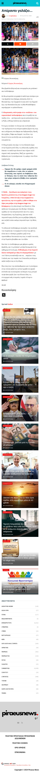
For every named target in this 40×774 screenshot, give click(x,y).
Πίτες (4, 660)
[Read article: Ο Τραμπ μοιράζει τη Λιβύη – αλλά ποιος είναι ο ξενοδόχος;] (20, 408)
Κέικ (3, 639)
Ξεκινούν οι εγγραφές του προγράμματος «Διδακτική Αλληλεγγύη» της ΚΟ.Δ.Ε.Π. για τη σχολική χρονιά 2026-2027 (20, 586)
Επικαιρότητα (7, 339)
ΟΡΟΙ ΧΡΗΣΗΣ (20, 748)
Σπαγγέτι (5, 672)
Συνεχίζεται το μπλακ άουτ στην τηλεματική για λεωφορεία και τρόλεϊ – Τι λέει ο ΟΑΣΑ (19, 384)
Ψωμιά (4, 693)
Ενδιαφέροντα (7, 619)
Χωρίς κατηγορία (8, 689)
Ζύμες (4, 631)
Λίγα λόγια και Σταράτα (9, 643)
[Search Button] (37, 3)
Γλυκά (4, 615)
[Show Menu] (3, 3)
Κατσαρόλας (6, 635)
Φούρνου (5, 685)
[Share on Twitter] (8, 44)
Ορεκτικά (5, 648)
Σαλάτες (5, 664)
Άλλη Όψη (6, 310)
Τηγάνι (4, 681)
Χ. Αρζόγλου (13, 16)
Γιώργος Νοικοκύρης (15, 83)
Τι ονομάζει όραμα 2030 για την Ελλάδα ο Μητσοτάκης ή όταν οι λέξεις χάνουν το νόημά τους (19, 558)
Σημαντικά (5, 668)
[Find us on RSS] (22, 723)
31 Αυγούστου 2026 (8, 332)
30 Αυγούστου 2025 (25, 16)
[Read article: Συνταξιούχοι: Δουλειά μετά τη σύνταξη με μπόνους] (20, 437)
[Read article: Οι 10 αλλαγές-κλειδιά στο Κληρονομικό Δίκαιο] (20, 350)
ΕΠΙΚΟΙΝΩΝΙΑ (20, 752)
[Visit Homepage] (20, 3)
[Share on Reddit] (20, 44)
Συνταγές (5, 677)
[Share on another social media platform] (32, 44)
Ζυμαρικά (5, 627)
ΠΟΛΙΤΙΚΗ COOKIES (20, 743)
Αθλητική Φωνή (7, 606)
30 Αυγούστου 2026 (8, 563)
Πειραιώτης (6, 656)
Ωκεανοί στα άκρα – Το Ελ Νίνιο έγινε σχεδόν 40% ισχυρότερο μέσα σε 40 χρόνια (18, 500)
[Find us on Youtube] (18, 723)
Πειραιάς (6, 570)
